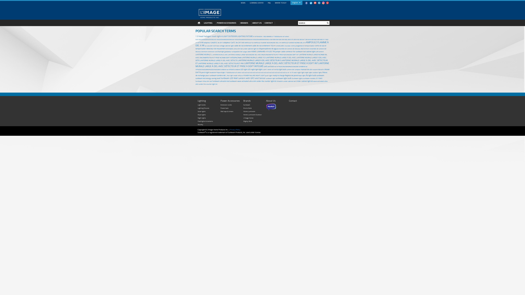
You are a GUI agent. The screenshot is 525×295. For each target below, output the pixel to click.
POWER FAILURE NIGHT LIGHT (254, 75)
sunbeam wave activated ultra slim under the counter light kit (253, 81)
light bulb (282, 69)
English (295, 3)
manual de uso (306, 69)
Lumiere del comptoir (293, 69)
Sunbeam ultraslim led (220, 81)
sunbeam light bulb (283, 78)
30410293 (279, 39)
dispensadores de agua (268, 48)
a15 (197, 43)
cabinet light (229, 46)
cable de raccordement (243, 46)
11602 (264, 36)
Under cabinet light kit (304, 81)
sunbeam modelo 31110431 (313, 78)
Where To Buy (280, 3)
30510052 (284, 39)
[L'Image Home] (210, 13)
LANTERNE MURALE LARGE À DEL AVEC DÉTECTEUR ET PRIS (221, 63)
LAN (317, 52)
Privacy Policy (235, 130)
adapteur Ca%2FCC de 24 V (213, 43)
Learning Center (256, 3)
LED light (243, 69)
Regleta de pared (291, 75)
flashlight (221, 52)
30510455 (320, 39)
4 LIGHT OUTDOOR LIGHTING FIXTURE (237, 36)
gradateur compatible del (233, 52)
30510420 (314, 39)
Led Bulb (270, 66)
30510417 (302, 39)
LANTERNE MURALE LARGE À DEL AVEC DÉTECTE (219, 60)
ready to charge (279, 75)
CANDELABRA (280, 46)
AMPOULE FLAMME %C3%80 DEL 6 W (294, 43)
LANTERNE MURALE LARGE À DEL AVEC (281, 58)
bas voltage (221, 46)
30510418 (308, 39)
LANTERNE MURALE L (204, 55)
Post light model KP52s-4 (235, 75)
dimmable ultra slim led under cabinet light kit (242, 49)
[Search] (328, 23)
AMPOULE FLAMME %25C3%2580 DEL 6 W (267, 43)
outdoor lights (317, 72)
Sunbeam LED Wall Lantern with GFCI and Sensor (243, 78)
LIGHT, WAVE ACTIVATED (271, 69)
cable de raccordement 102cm (263, 46)
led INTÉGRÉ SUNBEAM (233, 69)
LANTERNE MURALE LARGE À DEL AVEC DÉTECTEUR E (259, 60)
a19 (199, 42)
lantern (321, 52)
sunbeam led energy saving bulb (208, 78)
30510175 (290, 39)
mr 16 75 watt (292, 72)
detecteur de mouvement (216, 49)
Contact (293, 100)
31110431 (326, 39)
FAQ (269, 3)
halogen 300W (247, 52)
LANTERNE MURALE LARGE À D (254, 57)
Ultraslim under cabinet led (286, 81)
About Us (271, 100)
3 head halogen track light (209, 36)
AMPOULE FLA (249, 43)
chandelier (288, 46)
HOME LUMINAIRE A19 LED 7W (263, 51)
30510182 (296, 39)
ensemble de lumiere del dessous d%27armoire (294, 49)
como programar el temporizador (302, 46)
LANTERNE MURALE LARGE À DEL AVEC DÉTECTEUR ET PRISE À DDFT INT (281, 63)
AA (202, 42)
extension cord (213, 52)
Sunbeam (246, 105)
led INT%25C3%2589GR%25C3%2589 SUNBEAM (289, 66)
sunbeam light (270, 78)
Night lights (308, 72)
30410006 (273, 39)
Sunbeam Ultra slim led (204, 81)
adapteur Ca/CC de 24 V (232, 42)
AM (243, 43)
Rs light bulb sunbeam (315, 75)
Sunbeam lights (297, 78)
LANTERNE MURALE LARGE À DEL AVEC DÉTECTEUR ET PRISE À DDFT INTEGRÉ (262, 65)
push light (268, 75)
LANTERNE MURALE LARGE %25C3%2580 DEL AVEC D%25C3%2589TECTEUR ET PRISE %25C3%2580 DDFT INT (263, 55)
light (260, 69)
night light (300, 72)
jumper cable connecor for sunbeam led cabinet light (295, 52)
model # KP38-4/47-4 (318, 69)
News (243, 3)
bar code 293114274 (210, 46)
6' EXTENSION (257, 36)
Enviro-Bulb (247, 108)
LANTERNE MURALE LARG (220, 55)
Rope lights (302, 75)
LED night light (253, 69)
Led (265, 66)
